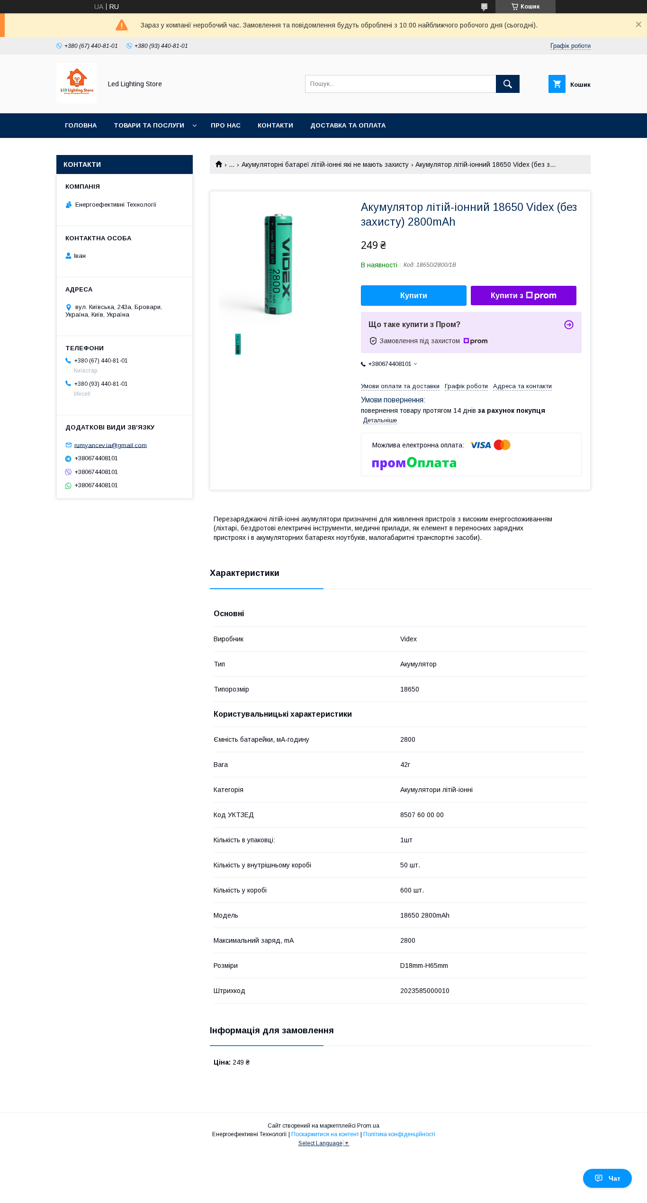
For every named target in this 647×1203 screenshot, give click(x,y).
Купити (413, 296)
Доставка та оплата (348, 125)
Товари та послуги (149, 125)
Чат (614, 1178)
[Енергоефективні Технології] (76, 101)
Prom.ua (368, 1125)
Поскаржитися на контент (325, 1134)
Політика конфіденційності (399, 1134)
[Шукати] (508, 84)
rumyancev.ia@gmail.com (110, 444)
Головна (81, 125)
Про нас (226, 125)
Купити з (507, 296)
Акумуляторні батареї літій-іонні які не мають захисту (325, 164)
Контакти (275, 125)
